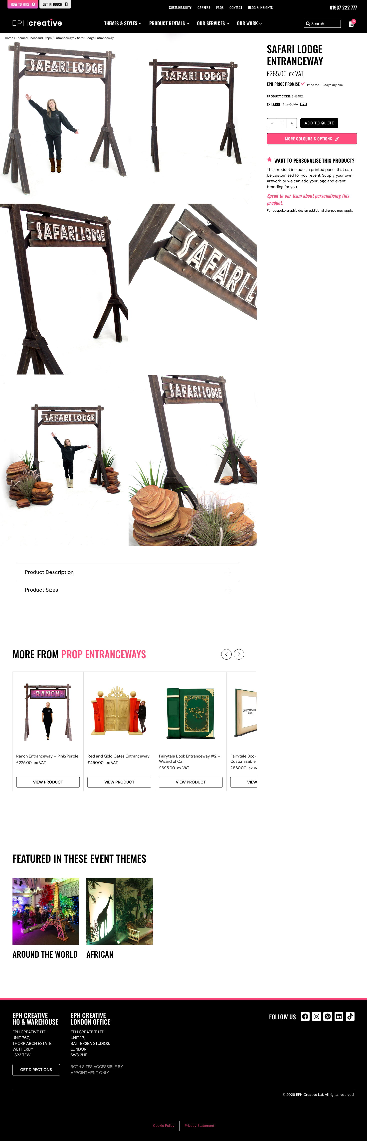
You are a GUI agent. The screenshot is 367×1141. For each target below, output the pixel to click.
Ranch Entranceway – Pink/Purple (47, 756)
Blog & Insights (260, 7)
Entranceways (64, 38)
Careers (203, 7)
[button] (226, 654)
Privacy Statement (199, 1125)
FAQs (219, 7)
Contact (235, 7)
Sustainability (180, 7)
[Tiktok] (350, 1016)
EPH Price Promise (283, 84)
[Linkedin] (339, 1016)
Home (9, 38)
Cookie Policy (164, 1125)
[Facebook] (305, 1016)
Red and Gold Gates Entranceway (119, 756)
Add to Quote (319, 123)
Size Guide (290, 104)
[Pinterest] (327, 1016)
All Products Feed (306, 1038)
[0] (350, 24)
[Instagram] (316, 1016)
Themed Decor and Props (34, 38)
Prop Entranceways (103, 654)
